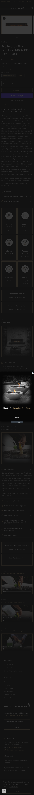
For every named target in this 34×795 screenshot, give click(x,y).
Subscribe (17, 418)
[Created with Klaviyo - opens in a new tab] (17, 422)
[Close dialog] (32, 373)
